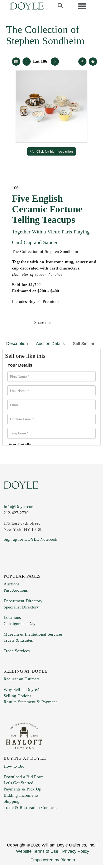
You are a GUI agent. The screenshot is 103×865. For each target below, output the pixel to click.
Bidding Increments (21, 795)
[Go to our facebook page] (8, 568)
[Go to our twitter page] (18, 568)
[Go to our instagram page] (90, 322)
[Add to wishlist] (93, 61)
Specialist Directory (21, 607)
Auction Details (50, 343)
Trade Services (17, 650)
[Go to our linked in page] (28, 568)
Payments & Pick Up (22, 789)
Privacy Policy (75, 851)
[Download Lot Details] (82, 61)
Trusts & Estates (18, 640)
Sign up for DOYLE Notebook (30, 539)
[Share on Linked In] (80, 322)
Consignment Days (20, 623)
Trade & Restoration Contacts (30, 807)
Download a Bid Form (24, 776)
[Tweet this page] (69, 322)
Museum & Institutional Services (33, 634)
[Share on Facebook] (59, 322)
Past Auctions (16, 590)
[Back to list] (16, 61)
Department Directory (23, 600)
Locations (12, 617)
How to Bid (14, 766)
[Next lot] (55, 61)
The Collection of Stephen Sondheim (45, 35)
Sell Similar (83, 343)
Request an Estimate (22, 679)
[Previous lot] (27, 61)
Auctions (11, 584)
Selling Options (17, 695)
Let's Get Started (18, 782)
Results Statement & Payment (30, 701)
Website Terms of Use (37, 851)
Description (17, 343)
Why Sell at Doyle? (21, 689)
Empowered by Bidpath (52, 860)
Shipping (11, 801)
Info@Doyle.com (19, 506)
